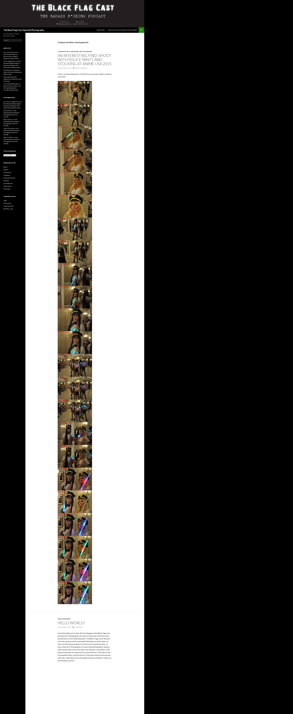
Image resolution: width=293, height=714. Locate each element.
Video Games (7, 186)
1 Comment (78, 627)
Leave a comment (81, 68)
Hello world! (71, 622)
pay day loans (7, 110)
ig (3, 102)
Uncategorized (85, 51)
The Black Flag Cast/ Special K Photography (23, 30)
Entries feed (7, 203)
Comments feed (8, 206)
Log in (5, 200)
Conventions (63, 51)
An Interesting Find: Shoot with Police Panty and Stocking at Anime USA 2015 (84, 59)
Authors (5, 170)
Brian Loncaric (7, 119)
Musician (6, 181)
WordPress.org (8, 209)
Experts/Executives (9, 178)
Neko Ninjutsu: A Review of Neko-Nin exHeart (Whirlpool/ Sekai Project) (12, 72)
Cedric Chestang (8, 128)
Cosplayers (74, 51)
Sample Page (101, 30)
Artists (5, 167)
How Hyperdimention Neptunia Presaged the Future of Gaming (12, 79)
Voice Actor (7, 189)
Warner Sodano (8, 137)
